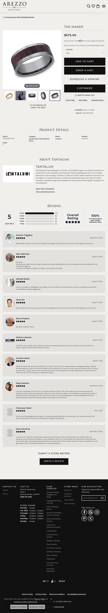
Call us (5, 490)
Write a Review (54, 461)
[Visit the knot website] (62, 581)
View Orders (69, 500)
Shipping (70, 100)
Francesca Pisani (23, 408)
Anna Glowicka (23, 429)
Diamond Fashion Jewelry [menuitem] (53, 520)
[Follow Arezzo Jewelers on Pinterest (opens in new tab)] (84, 518)
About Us (68, 490)
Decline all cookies (18, 607)
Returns (83, 100)
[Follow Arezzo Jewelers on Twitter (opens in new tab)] (90, 518)
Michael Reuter (23, 279)
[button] (88, 6)
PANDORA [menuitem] (50, 559)
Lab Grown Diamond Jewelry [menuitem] (53, 526)
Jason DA (20, 300)
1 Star (22, 224)
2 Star (22, 221)
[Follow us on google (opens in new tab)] (90, 512)
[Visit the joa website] (53, 581)
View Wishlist (69, 504)
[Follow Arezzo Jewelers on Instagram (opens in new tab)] (97, 512)
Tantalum (58, 138)
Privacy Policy (41, 594)
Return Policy (27, 594)
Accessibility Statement (76, 594)
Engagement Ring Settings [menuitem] (53, 502)
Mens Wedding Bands (45, 192)
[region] (32, 59)
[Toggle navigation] (104, 6)
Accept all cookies (36, 607)
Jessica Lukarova (23, 337)
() (56, 213)
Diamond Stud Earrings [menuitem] (52, 564)
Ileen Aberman (22, 254)
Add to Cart (85, 61)
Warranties (97, 100)
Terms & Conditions (57, 594)
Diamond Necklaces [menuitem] (50, 570)
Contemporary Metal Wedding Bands (19, 17)
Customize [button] (84, 88)
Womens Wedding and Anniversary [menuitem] (53, 514)
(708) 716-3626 (38, 108)
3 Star (22, 218)
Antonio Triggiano (24, 235)
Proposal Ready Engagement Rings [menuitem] (52, 494)
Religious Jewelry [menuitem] (53, 541)
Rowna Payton (23, 319)
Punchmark (59, 607)
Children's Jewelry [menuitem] (53, 552)
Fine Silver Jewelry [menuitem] (53, 548)
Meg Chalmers (22, 383)
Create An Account (68, 495)
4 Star (21, 216)
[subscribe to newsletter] (102, 498)
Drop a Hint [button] (85, 70)
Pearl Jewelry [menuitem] (51, 544)
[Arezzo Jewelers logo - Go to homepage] (14, 6)
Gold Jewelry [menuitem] (51, 531)
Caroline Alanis (23, 358)
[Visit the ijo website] (46, 581)
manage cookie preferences (25, 602)
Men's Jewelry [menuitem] (52, 555)
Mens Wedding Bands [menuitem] (52, 508)
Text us (5, 494)
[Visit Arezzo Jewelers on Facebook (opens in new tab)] (84, 512)
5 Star (22, 213)
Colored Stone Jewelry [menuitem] (52, 536)
